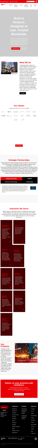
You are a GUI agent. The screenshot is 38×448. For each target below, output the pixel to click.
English (29, 1)
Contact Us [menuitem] (35, 6)
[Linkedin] (37, 1)
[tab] (11, 178)
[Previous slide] (16, 352)
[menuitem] (11, 5)
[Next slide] (37, 352)
